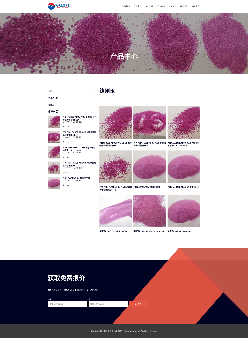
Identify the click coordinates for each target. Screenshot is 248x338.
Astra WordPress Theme (146, 331)
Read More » (67, 127)
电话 (90, 299)
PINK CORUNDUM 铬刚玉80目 (76, 178)
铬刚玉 (51, 105)
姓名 (50, 299)
